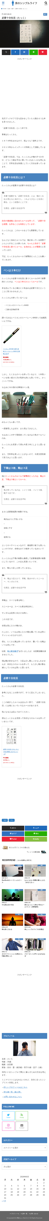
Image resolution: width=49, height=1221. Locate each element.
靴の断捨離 (11, 651)
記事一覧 (24, 1213)
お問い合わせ (34, 1213)
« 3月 (4, 1201)
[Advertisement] (24, 86)
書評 (5, 820)
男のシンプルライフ (23, 1218)
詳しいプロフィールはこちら (15, 1087)
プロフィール (15, 1213)
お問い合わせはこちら (13, 1097)
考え (12, 820)
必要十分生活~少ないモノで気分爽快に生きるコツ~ (11, 752)
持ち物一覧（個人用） (13, 1092)
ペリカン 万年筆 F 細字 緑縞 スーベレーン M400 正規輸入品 (11, 351)
